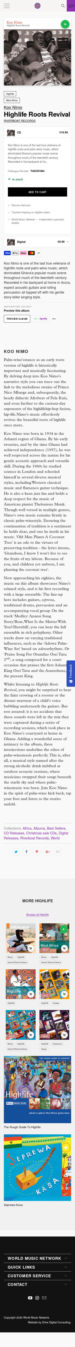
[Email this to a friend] (57, 851)
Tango (44, 1049)
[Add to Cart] (30, 948)
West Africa (12, 100)
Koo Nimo (13, 107)
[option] (37, 132)
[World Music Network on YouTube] (30, 1297)
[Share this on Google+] (47, 851)
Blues (10, 957)
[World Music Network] (37, 6)
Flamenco (57, 1043)
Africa (27, 828)
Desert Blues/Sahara (17, 962)
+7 (38, 252)
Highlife (10, 93)
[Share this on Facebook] (26, 851)
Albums (39, 828)
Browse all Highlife (37, 914)
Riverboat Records (20, 121)
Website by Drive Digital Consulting (49, 1322)
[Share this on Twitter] (16, 851)
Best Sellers (56, 828)
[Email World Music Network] (44, 1297)
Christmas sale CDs (41, 832)
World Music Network (36, 1317)
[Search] (63, 5)
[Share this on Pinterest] (37, 851)
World (55, 837)
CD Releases (14, 832)
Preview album (17, 318)
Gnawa (56, 1003)
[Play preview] (65, 24)
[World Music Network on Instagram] (37, 1297)
